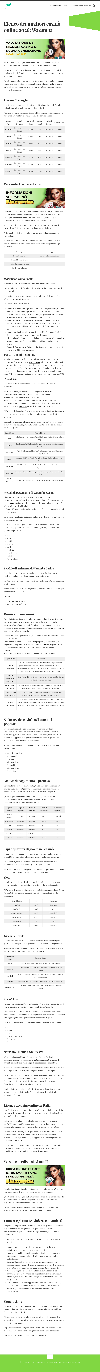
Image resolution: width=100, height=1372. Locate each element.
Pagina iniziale (55, 6)
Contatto (66, 6)
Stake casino (9, 503)
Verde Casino (34, 362)
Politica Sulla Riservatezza (81, 6)
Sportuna (23, 406)
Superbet (45, 644)
